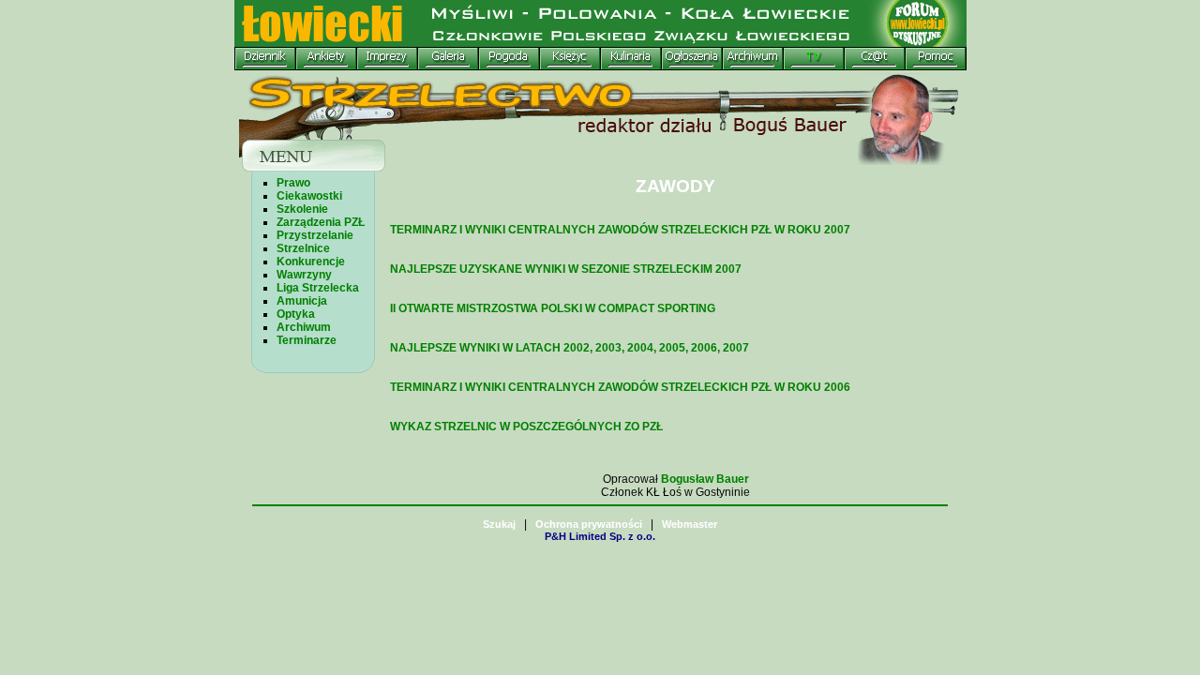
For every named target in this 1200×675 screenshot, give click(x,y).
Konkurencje (311, 261)
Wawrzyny (304, 274)
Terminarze (307, 340)
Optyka (296, 314)
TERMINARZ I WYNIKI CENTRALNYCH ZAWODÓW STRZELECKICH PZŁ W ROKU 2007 (620, 229)
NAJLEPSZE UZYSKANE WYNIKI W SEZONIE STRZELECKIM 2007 (566, 269)
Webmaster (689, 524)
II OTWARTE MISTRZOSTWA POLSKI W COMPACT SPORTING (552, 308)
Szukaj (499, 524)
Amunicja (302, 301)
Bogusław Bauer (705, 479)
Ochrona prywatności (588, 524)
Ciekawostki (309, 195)
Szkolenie (302, 209)
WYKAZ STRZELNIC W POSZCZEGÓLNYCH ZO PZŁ (526, 426)
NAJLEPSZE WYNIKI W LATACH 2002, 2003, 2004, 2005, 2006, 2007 (569, 347)
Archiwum (304, 327)
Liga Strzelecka (318, 287)
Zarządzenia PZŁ (321, 222)
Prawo (293, 182)
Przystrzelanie (315, 235)
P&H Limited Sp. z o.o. (600, 536)
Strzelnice (303, 248)
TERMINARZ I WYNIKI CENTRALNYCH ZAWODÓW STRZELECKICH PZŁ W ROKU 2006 (620, 387)
